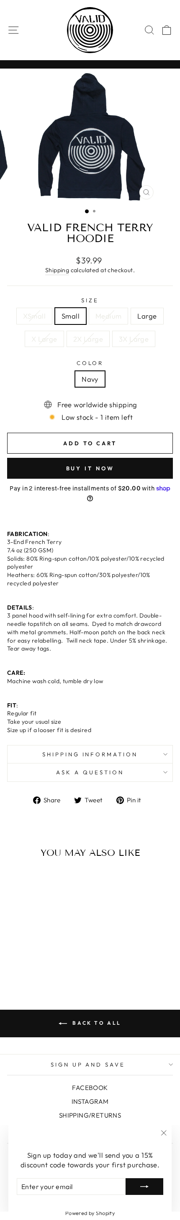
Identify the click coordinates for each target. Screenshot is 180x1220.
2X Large (88, 338)
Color (90, 363)
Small (71, 315)
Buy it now (90, 468)
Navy (90, 379)
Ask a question (90, 772)
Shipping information (90, 754)
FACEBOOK (90, 1088)
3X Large (134, 338)
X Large (44, 338)
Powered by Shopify (90, 1213)
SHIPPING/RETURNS (90, 1115)
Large (147, 315)
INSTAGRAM (90, 1101)
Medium (108, 315)
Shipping (57, 270)
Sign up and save (88, 1064)
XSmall (34, 315)
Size (90, 300)
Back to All (95, 1023)
